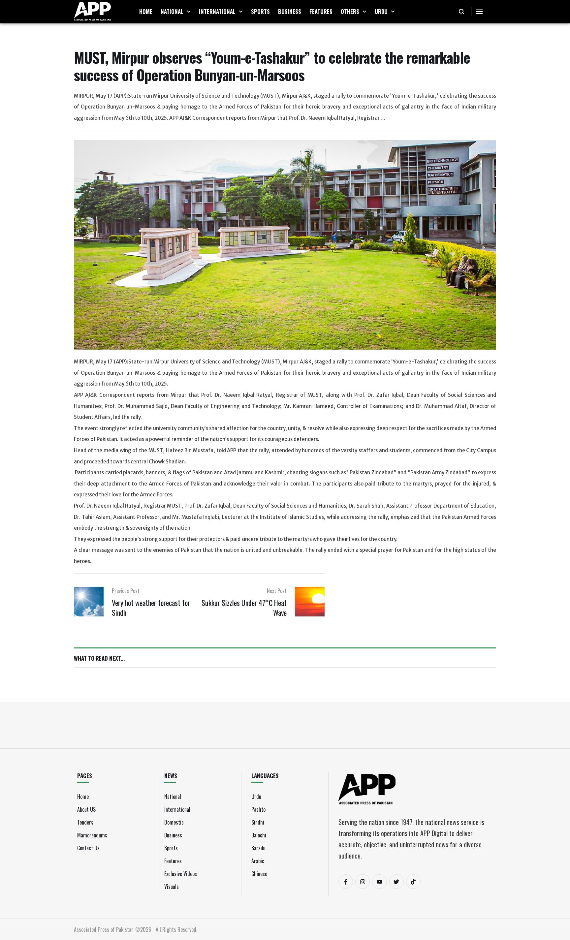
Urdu (256, 796)
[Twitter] (396, 881)
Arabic (257, 861)
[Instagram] (362, 881)
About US (86, 809)
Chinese (259, 874)
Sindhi (257, 822)
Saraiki (258, 848)
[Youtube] (379, 881)
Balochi (258, 835)
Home (83, 796)
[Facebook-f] (345, 881)
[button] (189, 12)
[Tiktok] (413, 881)
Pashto (258, 809)
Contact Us (88, 848)
